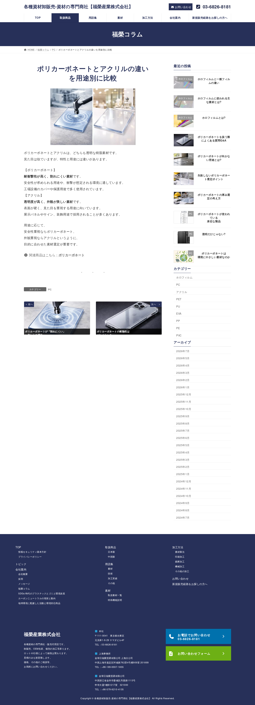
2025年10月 (183, 409)
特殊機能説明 (115, 599)
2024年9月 (183, 503)
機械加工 (179, 566)
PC (50, 289)
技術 (110, 573)
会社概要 (23, 573)
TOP (18, 547)
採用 (20, 578)
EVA (178, 313)
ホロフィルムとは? (214, 117)
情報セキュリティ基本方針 (32, 551)
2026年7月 (183, 351)
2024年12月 (183, 481)
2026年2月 (183, 380)
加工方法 (177, 547)
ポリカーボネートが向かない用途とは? (214, 158)
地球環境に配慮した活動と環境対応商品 (39, 603)
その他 (111, 583)
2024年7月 (183, 517)
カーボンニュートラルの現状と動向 (37, 598)
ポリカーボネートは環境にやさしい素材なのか (214, 255)
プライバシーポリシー (30, 556)
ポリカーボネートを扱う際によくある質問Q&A (214, 138)
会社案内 (20, 569)
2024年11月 (183, 488)
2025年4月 (183, 452)
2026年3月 (183, 373)
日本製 (111, 551)
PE (178, 328)
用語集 (109, 564)
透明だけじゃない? (214, 234)
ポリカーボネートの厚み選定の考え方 (214, 196)
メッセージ (24, 583)
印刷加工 (179, 556)
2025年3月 (183, 459)
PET (179, 299)
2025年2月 (183, 467)
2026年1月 (183, 387)
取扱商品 (110, 547)
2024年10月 (183, 495)
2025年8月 (183, 423)
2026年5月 (183, 358)
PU (178, 306)
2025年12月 (183, 394)
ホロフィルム (184, 277)
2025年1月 (183, 474)
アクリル (181, 292)
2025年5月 (183, 445)
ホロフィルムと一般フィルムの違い (214, 81)
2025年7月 (183, 430)
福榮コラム (24, 588)
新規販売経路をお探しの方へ (190, 584)
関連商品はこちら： (57, 254)
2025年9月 (183, 416)
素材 (110, 568)
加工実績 (112, 578)
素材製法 (179, 551)
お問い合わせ (180, 578)
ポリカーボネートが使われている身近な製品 (214, 217)
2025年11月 (183, 401)
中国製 (111, 556)
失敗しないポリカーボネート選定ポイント (214, 177)
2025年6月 (183, 438)
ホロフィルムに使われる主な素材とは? (214, 100)
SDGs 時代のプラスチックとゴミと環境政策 (41, 593)
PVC (179, 335)
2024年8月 (183, 510)
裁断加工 (179, 561)
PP (178, 321)
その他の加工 (182, 571)
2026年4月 (183, 365)
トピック (20, 564)
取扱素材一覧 (115, 595)
